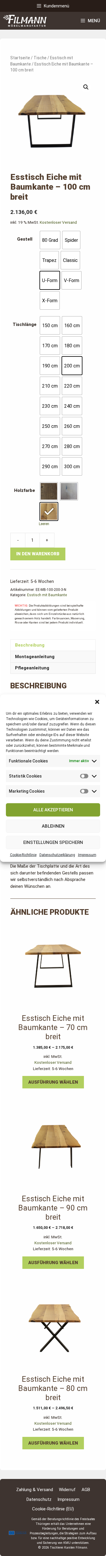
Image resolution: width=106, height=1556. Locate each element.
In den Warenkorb (37, 553)
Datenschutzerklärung (57, 855)
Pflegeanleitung (32, 668)
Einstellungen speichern (53, 842)
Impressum (87, 855)
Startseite (20, 57)
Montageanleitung (34, 656)
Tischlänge (25, 324)
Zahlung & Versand (34, 1489)
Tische (40, 57)
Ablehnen (53, 826)
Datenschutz (39, 1499)
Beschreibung (29, 645)
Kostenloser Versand (58, 222)
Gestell (24, 239)
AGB (86, 1489)
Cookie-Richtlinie (23, 855)
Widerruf (67, 1489)
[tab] (53, 645)
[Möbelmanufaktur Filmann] (25, 21)
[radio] (50, 240)
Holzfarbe (24, 490)
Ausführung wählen (53, 1082)
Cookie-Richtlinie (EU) (53, 1509)
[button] (97, 702)
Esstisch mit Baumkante (47, 595)
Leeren (44, 524)
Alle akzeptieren (53, 810)
